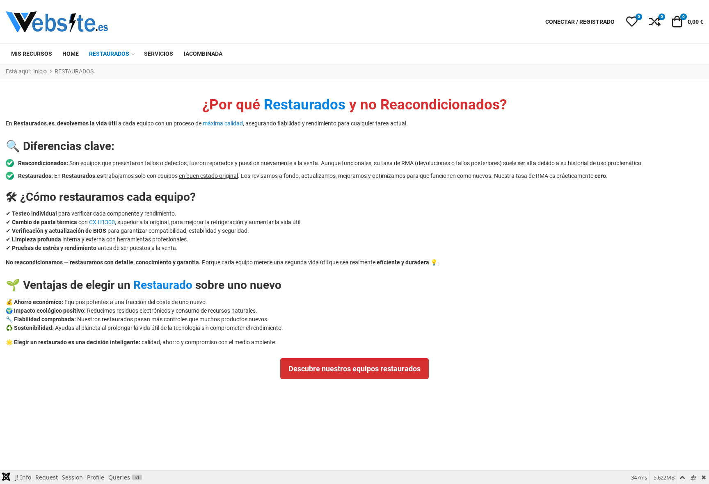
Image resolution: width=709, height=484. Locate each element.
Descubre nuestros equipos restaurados (354, 368)
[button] (631, 22)
